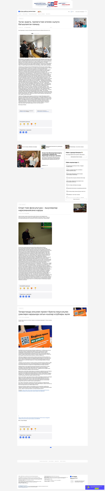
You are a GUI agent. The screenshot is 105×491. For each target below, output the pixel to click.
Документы (48, 13)
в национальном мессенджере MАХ (43, 111)
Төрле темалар (62, 461)
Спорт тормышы (22, 204)
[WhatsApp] (29, 296)
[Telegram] (26, 132)
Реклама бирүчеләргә (33, 13)
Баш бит (19, 13)
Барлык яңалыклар (76, 199)
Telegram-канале (23, 111)
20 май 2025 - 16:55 (20, 213)
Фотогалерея (25, 13)
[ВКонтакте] (20, 132)
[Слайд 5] (43, 168)
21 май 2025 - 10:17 (20, 27)
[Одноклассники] (23, 132)
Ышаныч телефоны (41, 13)
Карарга (96, 488)
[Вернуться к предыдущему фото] (20, 46)
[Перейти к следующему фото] (50, 46)
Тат (73, 11)
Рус (69, 11)
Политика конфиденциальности (23, 487)
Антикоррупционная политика (22, 485)
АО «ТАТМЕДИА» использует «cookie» (23, 486)
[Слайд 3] (40, 168)
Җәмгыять (21, 18)
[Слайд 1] (37, 168)
